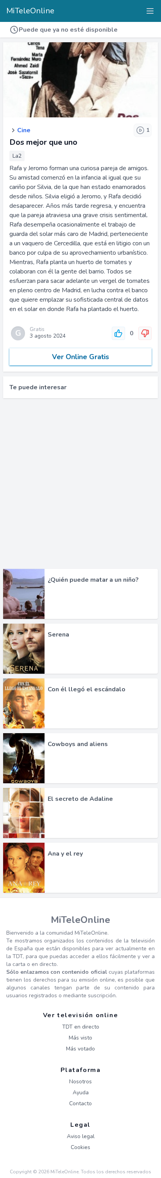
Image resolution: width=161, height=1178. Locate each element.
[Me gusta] (118, 333)
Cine (23, 130)
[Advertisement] (80, 483)
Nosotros (80, 1081)
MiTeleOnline (30, 10)
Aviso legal (81, 1136)
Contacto (80, 1103)
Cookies (80, 1147)
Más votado (80, 1048)
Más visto (80, 1037)
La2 (17, 156)
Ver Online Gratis (80, 356)
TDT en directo (80, 1027)
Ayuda (81, 1092)
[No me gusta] (145, 333)
